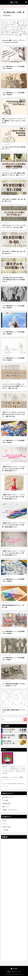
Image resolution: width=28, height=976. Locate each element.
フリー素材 (5, 800)
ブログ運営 (5, 830)
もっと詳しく (5, 786)
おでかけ (4, 820)
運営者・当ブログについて (14, 971)
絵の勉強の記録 (6, 803)
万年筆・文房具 (6, 827)
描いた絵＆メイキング (8, 797)
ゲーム (4, 823)
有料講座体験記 (7, 15)
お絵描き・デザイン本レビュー (10, 809)
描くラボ (14, 2)
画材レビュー (5, 806)
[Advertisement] (14, 900)
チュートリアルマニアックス (9, 779)
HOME (14, 969)
